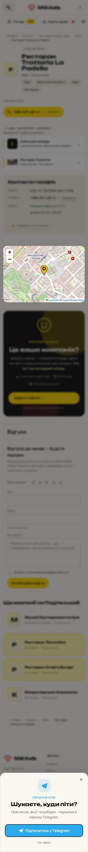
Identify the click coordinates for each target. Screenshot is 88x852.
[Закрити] (81, 779)
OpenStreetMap (73, 300)
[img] (44, 274)
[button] (44, 270)
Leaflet (53, 300)
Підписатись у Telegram (47, 830)
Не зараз (44, 842)
